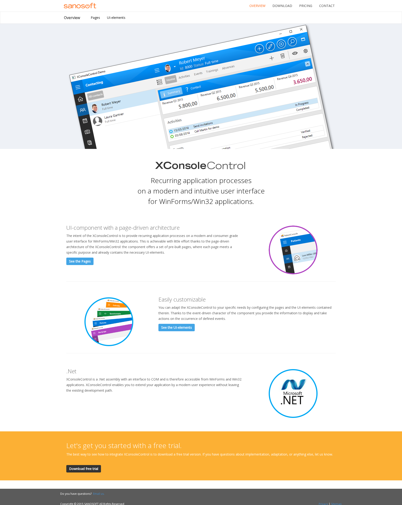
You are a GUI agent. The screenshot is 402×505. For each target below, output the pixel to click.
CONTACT (327, 5)
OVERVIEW (257, 5)
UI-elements (116, 17)
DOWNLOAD (282, 5)
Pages (95, 17)
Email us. (98, 494)
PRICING (305, 5)
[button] (80, 261)
